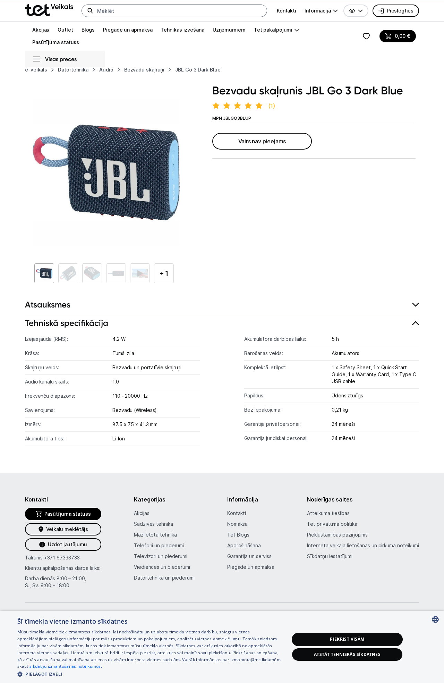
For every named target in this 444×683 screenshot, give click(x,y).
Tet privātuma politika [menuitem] (332, 524)
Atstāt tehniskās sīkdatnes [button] (347, 654)
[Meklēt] (90, 11)
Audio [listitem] (106, 70)
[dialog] (222, 647)
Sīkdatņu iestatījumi (329, 556)
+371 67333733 (62, 557)
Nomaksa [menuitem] (237, 524)
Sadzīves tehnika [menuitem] (153, 524)
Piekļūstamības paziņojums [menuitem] (337, 535)
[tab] (222, 305)
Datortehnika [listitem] (73, 70)
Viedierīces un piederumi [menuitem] (162, 567)
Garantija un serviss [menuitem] (249, 556)
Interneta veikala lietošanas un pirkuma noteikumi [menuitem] (363, 545)
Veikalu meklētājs (67, 529)
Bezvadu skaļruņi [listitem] (144, 70)
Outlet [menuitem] (65, 30)
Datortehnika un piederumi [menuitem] (164, 578)
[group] (321, 11)
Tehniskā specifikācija (66, 323)
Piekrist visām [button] (347, 639)
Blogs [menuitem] (88, 30)
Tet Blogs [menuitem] (238, 535)
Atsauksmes (47, 305)
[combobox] (435, 619)
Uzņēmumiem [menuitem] (229, 30)
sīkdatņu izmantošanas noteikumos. (65, 666)
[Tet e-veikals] (49, 10)
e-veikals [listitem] (36, 70)
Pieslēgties (400, 11)
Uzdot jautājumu (67, 544)
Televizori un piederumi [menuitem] (160, 556)
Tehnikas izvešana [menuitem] (182, 30)
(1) (271, 105)
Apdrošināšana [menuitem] (244, 545)
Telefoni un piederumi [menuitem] (159, 545)
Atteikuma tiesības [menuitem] (328, 513)
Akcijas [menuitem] (40, 30)
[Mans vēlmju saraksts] (366, 36)
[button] (355, 11)
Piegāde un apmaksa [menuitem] (127, 30)
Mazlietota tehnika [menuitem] (155, 535)
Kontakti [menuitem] (286, 11)
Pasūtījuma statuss (55, 42)
